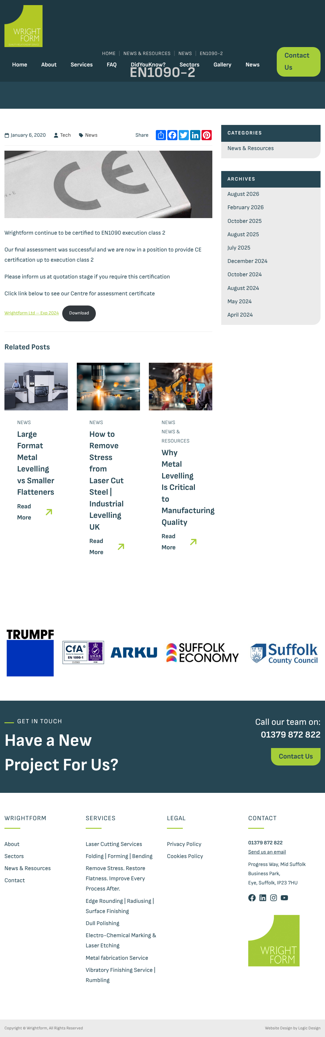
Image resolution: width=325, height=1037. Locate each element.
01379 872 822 (291, 734)
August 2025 (243, 234)
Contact (14, 880)
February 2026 (246, 207)
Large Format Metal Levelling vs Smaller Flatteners (35, 463)
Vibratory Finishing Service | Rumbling (121, 975)
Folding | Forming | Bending (119, 856)
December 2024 (248, 261)
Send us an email (267, 852)
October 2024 (245, 274)
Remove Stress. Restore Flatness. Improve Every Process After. (115, 878)
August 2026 (243, 194)
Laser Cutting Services (114, 844)
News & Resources (251, 148)
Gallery (223, 64)
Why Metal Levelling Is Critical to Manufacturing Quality (188, 487)
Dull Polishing (102, 923)
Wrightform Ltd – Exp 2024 (31, 313)
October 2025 (245, 221)
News (253, 64)
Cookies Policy (185, 856)
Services (82, 64)
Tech (65, 135)
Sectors (189, 64)
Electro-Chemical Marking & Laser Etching (121, 940)
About (48, 64)
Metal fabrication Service (117, 958)
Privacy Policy (184, 844)
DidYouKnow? (148, 64)
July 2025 (239, 247)
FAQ (111, 64)
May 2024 (240, 301)
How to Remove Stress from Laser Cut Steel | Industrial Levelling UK (107, 480)
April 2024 (240, 315)
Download (79, 313)
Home (19, 64)
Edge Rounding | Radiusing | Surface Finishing (120, 906)
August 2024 (243, 288)
